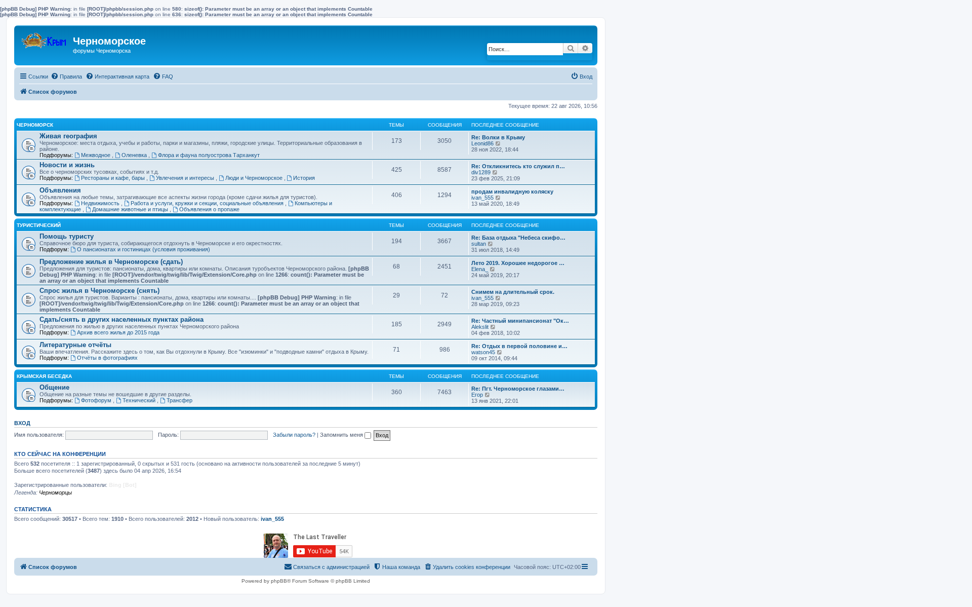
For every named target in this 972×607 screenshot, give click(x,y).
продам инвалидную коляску (512, 191)
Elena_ (479, 269)
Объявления (60, 190)
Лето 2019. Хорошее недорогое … (517, 263)
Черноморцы (55, 492)
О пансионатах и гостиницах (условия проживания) (143, 249)
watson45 (483, 352)
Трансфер (179, 400)
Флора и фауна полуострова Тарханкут (209, 155)
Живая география (68, 136)
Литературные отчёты (75, 345)
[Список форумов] (45, 38)
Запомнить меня (342, 435)
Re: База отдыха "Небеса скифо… (518, 238)
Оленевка (135, 155)
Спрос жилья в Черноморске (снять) (99, 290)
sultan (478, 244)
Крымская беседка (44, 376)
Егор (477, 395)
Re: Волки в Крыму (498, 137)
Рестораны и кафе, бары (113, 178)
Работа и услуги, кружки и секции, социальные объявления (208, 203)
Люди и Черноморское (254, 178)
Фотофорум (97, 400)
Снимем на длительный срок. (512, 292)
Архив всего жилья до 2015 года (118, 332)
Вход (22, 423)
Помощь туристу (66, 236)
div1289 (481, 172)
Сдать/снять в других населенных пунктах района (121, 319)
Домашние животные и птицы (131, 209)
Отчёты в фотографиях (107, 358)
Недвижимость (101, 203)
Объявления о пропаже (209, 209)
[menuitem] (66, 76)
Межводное (96, 155)
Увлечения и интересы (186, 178)
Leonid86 (482, 143)
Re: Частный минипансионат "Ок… (520, 321)
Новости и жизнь (67, 165)
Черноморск (35, 125)
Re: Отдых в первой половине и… (519, 346)
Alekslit (480, 327)
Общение (54, 387)
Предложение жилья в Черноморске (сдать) (111, 261)
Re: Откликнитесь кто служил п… (518, 166)
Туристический (39, 225)
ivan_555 (482, 198)
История (304, 178)
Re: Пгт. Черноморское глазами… (517, 389)
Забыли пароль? (294, 435)
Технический (140, 400)
